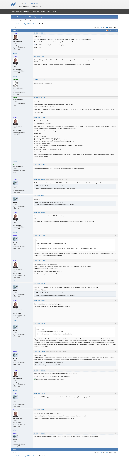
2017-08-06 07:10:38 (39, 117)
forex (28, 3)
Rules (30, 17)
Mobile (19, 17)
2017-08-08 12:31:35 (39, 284)
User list (25, 17)
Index (14, 17)
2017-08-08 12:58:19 (39, 370)
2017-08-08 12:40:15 (39, 300)
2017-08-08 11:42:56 (39, 196)
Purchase (36, 11)
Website (15, 53)
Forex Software (17, 11)
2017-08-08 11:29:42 (39, 179)
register (106, 27)
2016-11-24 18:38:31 (39, 33)
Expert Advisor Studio (30, 24)
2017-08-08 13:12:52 (39, 410)
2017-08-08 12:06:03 (39, 212)
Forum (54, 11)
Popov (15, 33)
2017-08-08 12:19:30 (39, 260)
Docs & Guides (45, 11)
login (101, 27)
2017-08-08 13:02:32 (39, 393)
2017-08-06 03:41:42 (39, 98)
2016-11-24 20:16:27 (39, 56)
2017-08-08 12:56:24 (39, 351)
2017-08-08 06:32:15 (39, 164)
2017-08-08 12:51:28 (39, 324)
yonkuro (15, 79)
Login (41, 17)
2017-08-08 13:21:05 (39, 433)
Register (36, 17)
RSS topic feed (112, 30)
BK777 (15, 98)
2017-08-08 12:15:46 (39, 235)
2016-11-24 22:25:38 (39, 79)
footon (15, 179)
